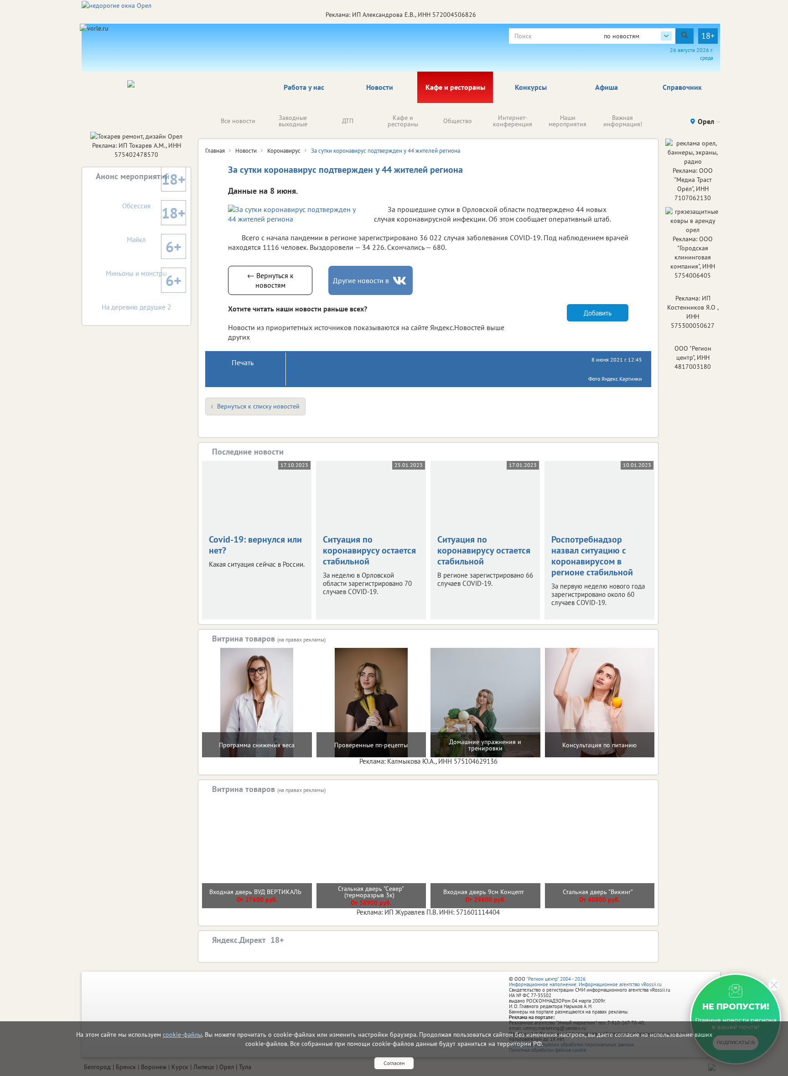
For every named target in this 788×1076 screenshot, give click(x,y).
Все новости (238, 121)
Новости (379, 87)
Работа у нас (304, 87)
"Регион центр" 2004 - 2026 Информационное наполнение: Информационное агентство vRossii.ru (585, 982)
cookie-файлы (182, 1034)
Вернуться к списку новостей (258, 406)
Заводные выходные (293, 121)
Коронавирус (284, 151)
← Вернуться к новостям (270, 280)
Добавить (598, 313)
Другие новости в (361, 280)
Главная (215, 151)
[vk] (400, 280)
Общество (457, 121)
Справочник (682, 87)
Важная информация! (622, 121)
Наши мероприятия (567, 121)
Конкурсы (531, 87)
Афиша (606, 87)
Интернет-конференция (512, 121)
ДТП (347, 121)
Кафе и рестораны (455, 87)
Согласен (394, 1063)
